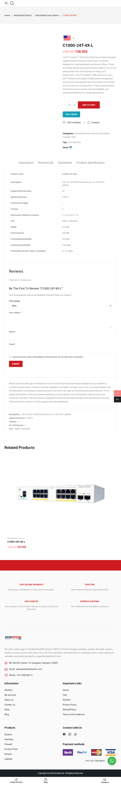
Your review (15, 312)
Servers (8, 754)
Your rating (14, 301)
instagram (70, 734)
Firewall (8, 744)
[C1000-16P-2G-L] (60, 493)
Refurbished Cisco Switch (85, 133)
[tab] (26, 163)
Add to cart (88, 105)
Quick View (111, 456)
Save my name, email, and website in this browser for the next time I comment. (47, 357)
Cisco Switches (74, 142)
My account (10, 695)
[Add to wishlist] (111, 464)
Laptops (8, 759)
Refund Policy (69, 709)
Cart (65, 695)
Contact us (9, 704)
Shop (6, 709)
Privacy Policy (69, 704)
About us (8, 699)
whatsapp (76, 734)
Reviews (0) (45, 162)
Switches (8, 739)
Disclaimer (65, 162)
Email (12, 344)
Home (66, 690)
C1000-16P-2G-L (16, 541)
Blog (6, 714)
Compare (95, 122)
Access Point (11, 749)
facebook (64, 734)
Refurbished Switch (15, 538)
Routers (8, 734)
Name (12, 332)
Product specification (91, 162)
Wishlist (8, 690)
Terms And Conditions (74, 714)
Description (26, 162)
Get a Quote (71, 114)
